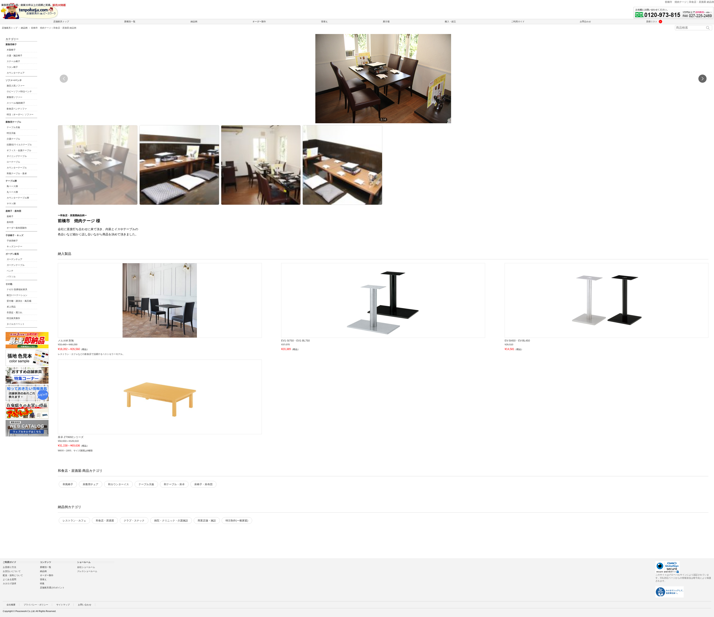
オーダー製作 (259, 21)
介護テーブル (13, 139)
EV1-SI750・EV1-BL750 (295, 340)
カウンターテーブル (17, 167)
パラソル (11, 276)
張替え (324, 21)
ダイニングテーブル (17, 156)
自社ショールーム (86, 567)
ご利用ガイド (518, 21)
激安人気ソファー (16, 85)
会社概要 (11, 604)
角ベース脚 (12, 186)
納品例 (194, 21)
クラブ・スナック (134, 520)
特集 (42, 583)
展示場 (386, 21)
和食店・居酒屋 (105, 520)
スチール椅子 (13, 61)
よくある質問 (9, 579)
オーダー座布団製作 (17, 228)
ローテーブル (13, 162)
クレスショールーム (87, 571)
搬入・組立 (450, 21)
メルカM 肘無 (66, 340)
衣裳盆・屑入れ (14, 312)
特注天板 (11, 133)
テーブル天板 (146, 484)
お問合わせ (585, 21)
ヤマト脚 (11, 203)
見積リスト (652, 21)
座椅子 (10, 216)
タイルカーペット (16, 324)
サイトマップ (63, 604)
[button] (702, 79)
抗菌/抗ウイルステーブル (19, 144)
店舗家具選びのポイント (52, 588)
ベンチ (10, 271)
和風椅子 (68, 484)
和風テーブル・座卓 (17, 173)
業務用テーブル (13, 122)
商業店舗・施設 (207, 520)
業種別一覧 (129, 21)
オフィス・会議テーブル (19, 150)
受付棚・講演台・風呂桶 (19, 301)
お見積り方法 (9, 567)
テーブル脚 (11, 181)
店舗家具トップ (61, 21)
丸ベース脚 (12, 192)
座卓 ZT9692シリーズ (70, 437)
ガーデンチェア (14, 259)
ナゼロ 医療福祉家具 (17, 289)
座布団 (10, 222)
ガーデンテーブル (16, 265)
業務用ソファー (14, 97)
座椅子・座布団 (203, 484)
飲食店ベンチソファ (17, 108)
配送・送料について (13, 575)
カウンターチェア (16, 73)
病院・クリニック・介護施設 (171, 520)
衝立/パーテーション (17, 295)
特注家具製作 (13, 318)
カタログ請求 (9, 583)
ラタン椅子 (12, 67)
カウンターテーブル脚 (18, 197)
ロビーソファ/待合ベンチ (19, 91)
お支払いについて (12, 571)
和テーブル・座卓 (174, 484)
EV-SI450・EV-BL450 (517, 340)
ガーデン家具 (12, 254)
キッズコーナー (14, 246)
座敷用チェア (90, 484)
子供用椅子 (12, 240)
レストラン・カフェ (74, 520)
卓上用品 (11, 306)
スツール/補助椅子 (16, 103)
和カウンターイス (118, 484)
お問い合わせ (84, 604)
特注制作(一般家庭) (237, 520)
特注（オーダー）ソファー (20, 114)
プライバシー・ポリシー (36, 604)
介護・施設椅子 (14, 55)
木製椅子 (11, 50)
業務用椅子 (11, 44)
